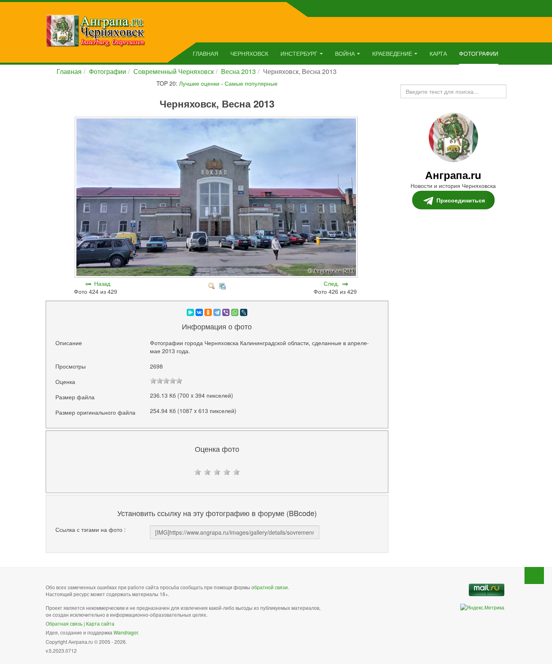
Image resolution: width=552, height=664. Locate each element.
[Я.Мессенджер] (190, 312)
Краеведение (392, 53)
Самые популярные (251, 83)
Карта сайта (100, 623)
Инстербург (299, 53)
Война (345, 53)
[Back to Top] (534, 575)
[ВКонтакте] (199, 312)
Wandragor (126, 632)
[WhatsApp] (234, 312)
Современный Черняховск (173, 71)
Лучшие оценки (199, 83)
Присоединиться (460, 200)
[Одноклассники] (208, 312)
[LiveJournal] (243, 312)
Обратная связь (64, 623)
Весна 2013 (238, 71)
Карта (438, 53)
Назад (102, 283)
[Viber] (226, 312)
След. (331, 283)
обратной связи (269, 587)
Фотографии (478, 53)
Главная (205, 53)
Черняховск (249, 53)
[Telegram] (217, 312)
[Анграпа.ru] (95, 30)
